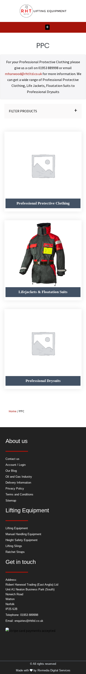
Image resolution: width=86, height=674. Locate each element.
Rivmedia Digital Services (53, 670)
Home (13, 411)
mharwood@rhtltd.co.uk (23, 74)
